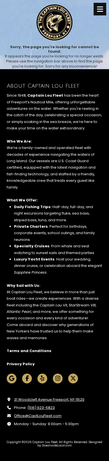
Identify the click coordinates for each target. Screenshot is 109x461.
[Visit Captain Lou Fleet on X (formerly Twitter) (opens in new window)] (73, 378)
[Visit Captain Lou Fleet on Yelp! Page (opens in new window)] (42, 378)
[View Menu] (100, 9)
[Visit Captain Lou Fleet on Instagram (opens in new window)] (58, 378)
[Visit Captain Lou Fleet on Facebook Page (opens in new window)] (27, 378)
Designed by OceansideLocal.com (70, 444)
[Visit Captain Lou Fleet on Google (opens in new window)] (11, 378)
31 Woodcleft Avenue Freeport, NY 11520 (49, 399)
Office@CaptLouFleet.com (37, 415)
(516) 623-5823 (41, 407)
